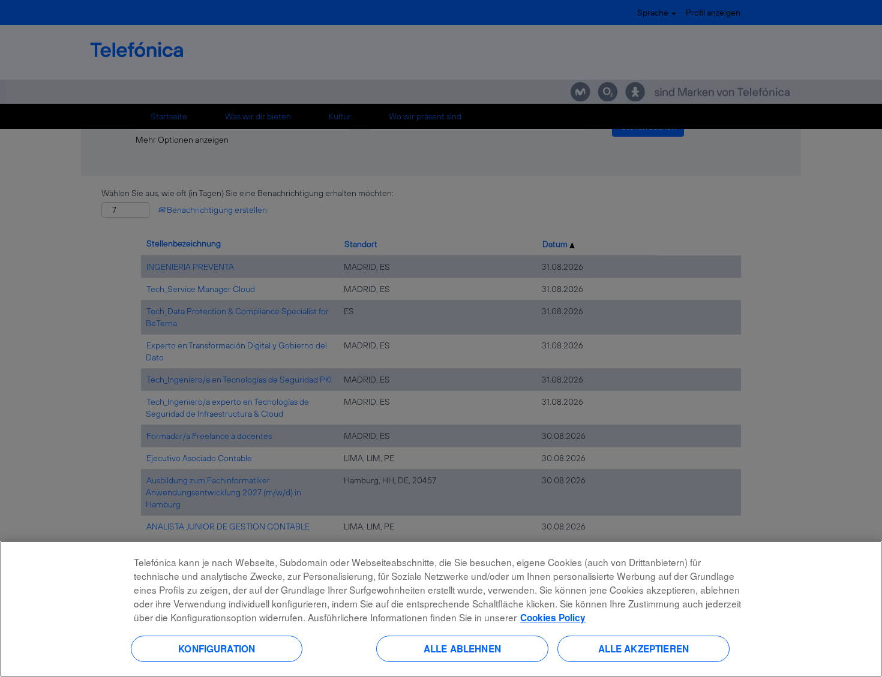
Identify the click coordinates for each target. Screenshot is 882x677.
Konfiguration (216, 648)
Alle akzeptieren (643, 648)
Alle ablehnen (462, 648)
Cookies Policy (553, 617)
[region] (441, 609)
